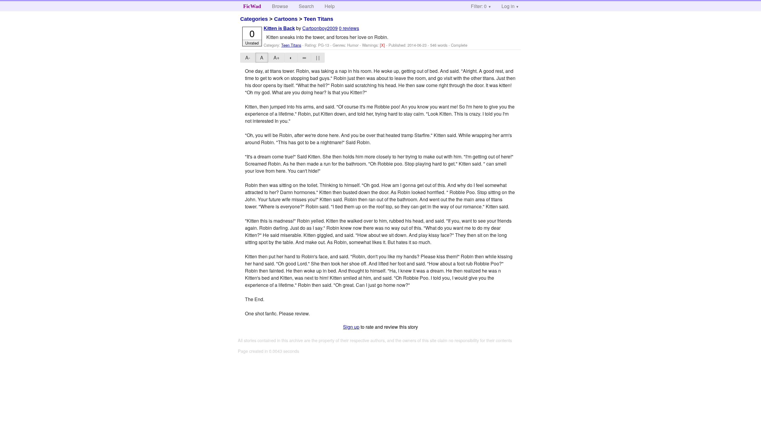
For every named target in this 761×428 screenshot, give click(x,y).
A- (247, 57)
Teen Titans (318, 19)
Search (306, 6)
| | (318, 57)
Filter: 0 (479, 6)
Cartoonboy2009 (320, 28)
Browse (280, 6)
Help (330, 6)
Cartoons (286, 19)
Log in (508, 6)
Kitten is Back (279, 28)
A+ (276, 57)
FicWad (252, 6)
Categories (254, 19)
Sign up (351, 326)
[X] (383, 45)
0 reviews (349, 28)
